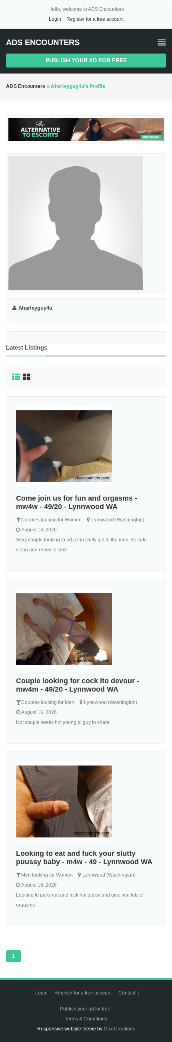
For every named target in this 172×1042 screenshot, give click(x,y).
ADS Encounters (43, 42)
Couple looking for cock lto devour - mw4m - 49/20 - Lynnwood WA (77, 685)
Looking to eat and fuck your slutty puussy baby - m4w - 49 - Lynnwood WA (84, 857)
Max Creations (119, 1029)
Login (55, 19)
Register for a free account (95, 19)
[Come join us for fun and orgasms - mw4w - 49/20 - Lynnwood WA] (86, 446)
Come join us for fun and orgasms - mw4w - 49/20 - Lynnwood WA (76, 502)
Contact (127, 993)
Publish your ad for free (86, 60)
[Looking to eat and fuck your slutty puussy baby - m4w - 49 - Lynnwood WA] (86, 801)
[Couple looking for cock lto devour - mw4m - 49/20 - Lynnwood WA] (86, 629)
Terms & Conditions (86, 1019)
